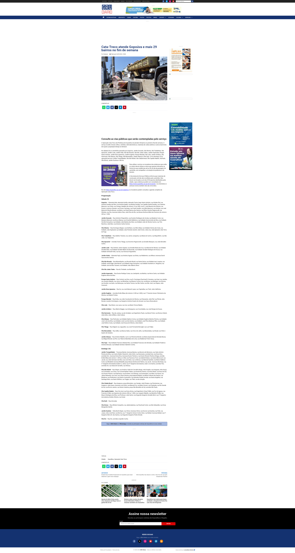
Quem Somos (116, 1)
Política (148, 17)
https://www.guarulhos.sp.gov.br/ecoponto (142, 184)
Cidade (129, 17)
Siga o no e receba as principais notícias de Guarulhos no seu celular (134, 424)
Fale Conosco (129, 1)
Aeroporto (121, 17)
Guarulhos (111, 459)
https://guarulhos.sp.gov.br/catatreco (117, 190)
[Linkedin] (156, 541)
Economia (171, 17)
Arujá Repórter (137, 1)
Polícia (142, 17)
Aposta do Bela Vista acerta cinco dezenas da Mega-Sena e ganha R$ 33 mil (111, 500)
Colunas (178, 17)
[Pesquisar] (192, 1)
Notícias (110, 1)
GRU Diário (104, 1)
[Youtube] (173, 1)
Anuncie (122, 1)
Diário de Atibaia (145, 1)
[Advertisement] (147, 33)
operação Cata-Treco (120, 459)
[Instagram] (170, 1)
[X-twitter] (167, 1)
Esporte (161, 17)
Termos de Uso (115, 550)
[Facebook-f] (163, 1)
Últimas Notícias (111, 17)
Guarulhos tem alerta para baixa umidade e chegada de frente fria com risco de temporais (157, 500)
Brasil (155, 17)
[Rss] (161, 541)
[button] (104, 107)
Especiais (188, 17)
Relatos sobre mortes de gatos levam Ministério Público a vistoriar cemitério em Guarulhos (134, 500)
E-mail (121, 521)
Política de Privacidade (105, 550)
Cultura (135, 17)
